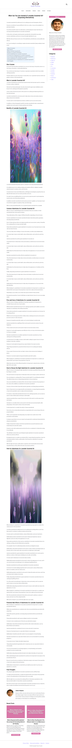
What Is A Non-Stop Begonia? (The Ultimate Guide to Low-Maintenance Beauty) (36, 721)
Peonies (43, 10)
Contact (47, 743)
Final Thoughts (10, 61)
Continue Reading (15, 734)
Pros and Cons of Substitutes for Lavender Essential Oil (18, 55)
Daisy (52, 64)
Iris (51, 66)
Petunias (49, 10)
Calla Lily (53, 60)
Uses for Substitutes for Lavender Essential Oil (17, 58)
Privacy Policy (26, 743)
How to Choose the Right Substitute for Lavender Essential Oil (20, 56)
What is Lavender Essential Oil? (13, 51)
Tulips (22, 10)
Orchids (34, 10)
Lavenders (53, 68)
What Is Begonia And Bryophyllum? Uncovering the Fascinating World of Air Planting (16, 721)
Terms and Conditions (34, 743)
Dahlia (52, 62)
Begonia (53, 56)
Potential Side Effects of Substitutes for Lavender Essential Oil (20, 59)
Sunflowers (28, 10)
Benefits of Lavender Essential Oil (14, 52)
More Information (57, 49)
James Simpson (19, 690)
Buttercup (53, 58)
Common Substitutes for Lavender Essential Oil (17, 53)
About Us (42, 743)
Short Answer (10, 49)
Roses (39, 10)
